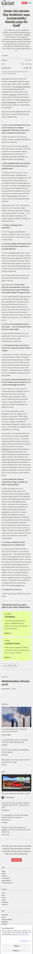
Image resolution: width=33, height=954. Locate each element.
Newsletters (5, 915)
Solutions (4, 876)
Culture (14, 688)
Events (3, 917)
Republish (4, 924)
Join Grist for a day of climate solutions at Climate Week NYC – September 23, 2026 (16, 805)
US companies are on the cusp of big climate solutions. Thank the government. (15, 817)
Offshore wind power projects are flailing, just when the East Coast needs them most (16, 829)
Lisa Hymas (5, 55)
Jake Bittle (4, 745)
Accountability (6, 878)
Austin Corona (5, 834)
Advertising (5, 921)
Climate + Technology (26, 64)
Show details (24, 941)
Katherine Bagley (9, 797)
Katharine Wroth (6, 688)
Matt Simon (5, 754)
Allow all (16, 946)
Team (3, 895)
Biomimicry (6, 449)
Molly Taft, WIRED (6, 735)
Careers (4, 900)
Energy (3, 871)
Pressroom (4, 904)
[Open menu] (29, 3)
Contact (4, 897)
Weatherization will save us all (15, 682)
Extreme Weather (6, 880)
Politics (4, 873)
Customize (16, 950)
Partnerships (5, 902)
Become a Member (7, 919)
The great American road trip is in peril (16, 793)
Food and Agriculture (7, 882)
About (3, 893)
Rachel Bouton (5, 810)
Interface (12, 94)
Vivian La (4, 764)
